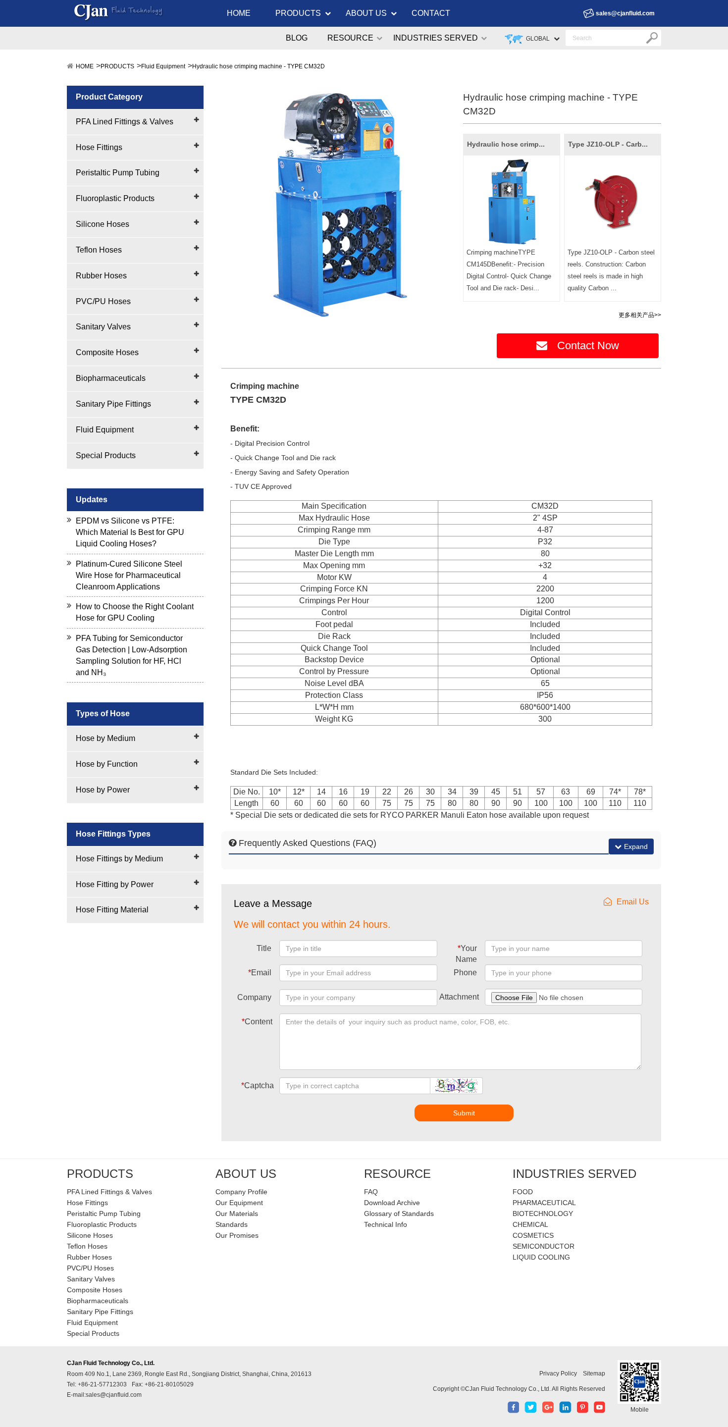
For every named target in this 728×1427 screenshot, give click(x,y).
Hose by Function (107, 764)
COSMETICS (533, 1235)
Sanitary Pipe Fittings (113, 404)
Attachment (459, 997)
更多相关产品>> (640, 315)
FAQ (371, 1192)
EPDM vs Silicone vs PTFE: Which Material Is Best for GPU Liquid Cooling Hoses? (130, 532)
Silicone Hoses (102, 224)
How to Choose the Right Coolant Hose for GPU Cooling (135, 612)
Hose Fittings (99, 147)
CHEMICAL (530, 1224)
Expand (636, 846)
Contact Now (588, 345)
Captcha (257, 1085)
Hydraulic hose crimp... (506, 144)
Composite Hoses (107, 352)
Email (259, 972)
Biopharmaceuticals (111, 378)
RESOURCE (350, 38)
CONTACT (431, 13)
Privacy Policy (558, 1373)
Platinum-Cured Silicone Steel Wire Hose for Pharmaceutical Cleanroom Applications (129, 575)
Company (254, 997)
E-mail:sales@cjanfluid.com (104, 1394)
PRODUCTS (298, 13)
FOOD (523, 1192)
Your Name (466, 954)
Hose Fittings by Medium (119, 858)
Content (257, 1021)
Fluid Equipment (163, 66)
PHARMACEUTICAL (544, 1203)
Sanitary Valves (103, 326)
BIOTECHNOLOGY (543, 1213)
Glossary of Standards (399, 1213)
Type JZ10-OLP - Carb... (608, 144)
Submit (464, 1113)
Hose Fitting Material (112, 909)
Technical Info (385, 1224)
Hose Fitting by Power (115, 884)
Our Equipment (239, 1203)
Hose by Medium (105, 738)
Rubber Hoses (101, 275)
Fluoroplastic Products (115, 198)
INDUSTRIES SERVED (435, 38)
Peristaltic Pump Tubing (117, 172)
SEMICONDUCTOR (543, 1246)
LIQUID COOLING (541, 1257)
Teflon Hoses (99, 250)
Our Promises (237, 1235)
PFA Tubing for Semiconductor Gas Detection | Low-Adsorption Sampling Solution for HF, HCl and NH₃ (131, 655)
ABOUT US (366, 13)
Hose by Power (103, 790)
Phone (465, 972)
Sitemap (594, 1373)
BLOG (297, 38)
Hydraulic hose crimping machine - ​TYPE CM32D (258, 66)
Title (264, 948)
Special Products (106, 455)
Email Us (633, 902)
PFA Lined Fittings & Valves (124, 121)
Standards (231, 1224)
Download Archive (392, 1203)
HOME (239, 13)
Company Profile (241, 1192)
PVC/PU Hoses (103, 301)
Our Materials (236, 1213)
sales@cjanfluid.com (625, 13)
